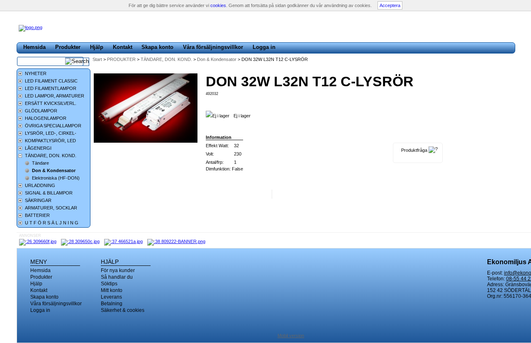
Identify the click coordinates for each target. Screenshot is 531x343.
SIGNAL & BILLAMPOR (49, 192)
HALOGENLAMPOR (45, 118)
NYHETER (35, 73)
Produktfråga (414, 150)
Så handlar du (117, 277)
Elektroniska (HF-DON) (56, 177)
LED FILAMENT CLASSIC (51, 80)
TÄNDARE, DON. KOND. (167, 59)
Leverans (111, 297)
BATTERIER (37, 215)
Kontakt (122, 47)
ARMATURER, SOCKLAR (51, 207)
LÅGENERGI (38, 148)
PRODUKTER (122, 59)
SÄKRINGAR (38, 200)
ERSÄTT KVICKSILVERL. (50, 103)
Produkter (67, 47)
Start (97, 59)
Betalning (111, 304)
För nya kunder (118, 270)
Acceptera (390, 5)
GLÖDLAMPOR (41, 110)
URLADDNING (40, 185)
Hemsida (34, 47)
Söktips (109, 284)
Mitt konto (111, 290)
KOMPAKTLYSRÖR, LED (50, 140)
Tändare (40, 163)
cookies (218, 5)
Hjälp (96, 47)
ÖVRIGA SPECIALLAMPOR (53, 125)
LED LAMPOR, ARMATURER (54, 95)
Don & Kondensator (217, 59)
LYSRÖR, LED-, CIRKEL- (50, 133)
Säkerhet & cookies (122, 310)
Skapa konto (157, 47)
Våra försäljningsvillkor (213, 47)
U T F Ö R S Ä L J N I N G (51, 222)
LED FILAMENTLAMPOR (50, 88)
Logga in (264, 47)
